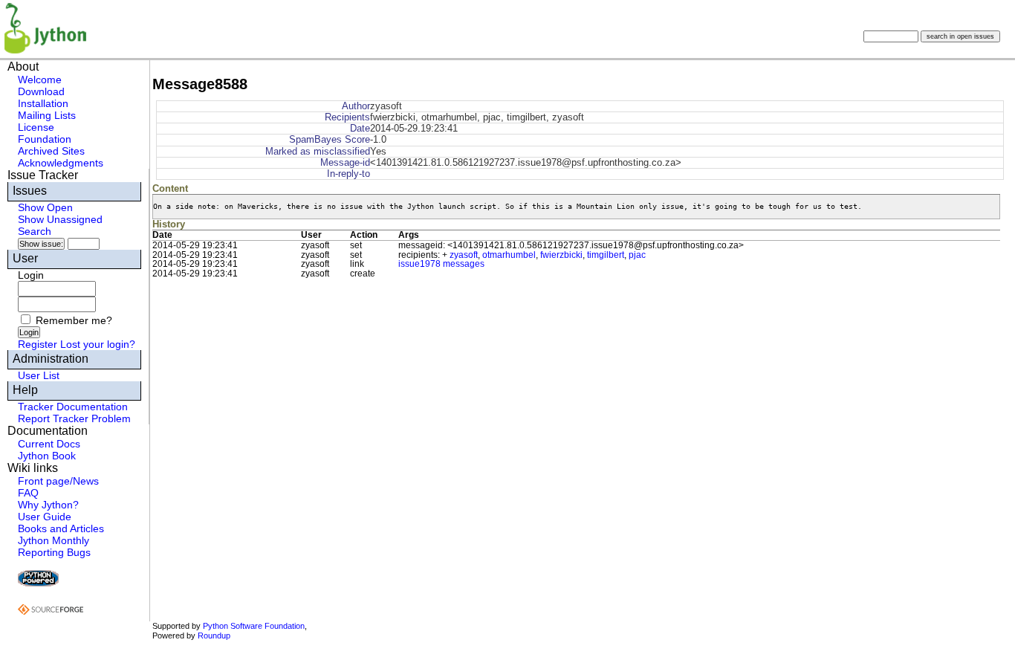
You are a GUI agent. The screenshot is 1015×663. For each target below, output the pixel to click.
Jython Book (47, 456)
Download (41, 91)
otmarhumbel (509, 254)
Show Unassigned (60, 219)
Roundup (214, 635)
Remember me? (74, 320)
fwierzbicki (561, 254)
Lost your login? (97, 344)
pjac (637, 254)
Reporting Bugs (54, 552)
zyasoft (464, 254)
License (36, 127)
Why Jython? (48, 505)
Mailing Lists (47, 115)
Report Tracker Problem (74, 418)
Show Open (45, 207)
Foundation (44, 139)
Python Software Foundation (254, 625)
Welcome (40, 79)
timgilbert (605, 254)
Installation (43, 103)
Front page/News (58, 481)
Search (34, 231)
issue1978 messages (441, 263)
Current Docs (49, 444)
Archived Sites (51, 151)
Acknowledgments (60, 163)
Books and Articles (61, 528)
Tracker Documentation (73, 407)
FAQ (28, 493)
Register (37, 344)
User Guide (44, 517)
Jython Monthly (53, 540)
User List (38, 375)
